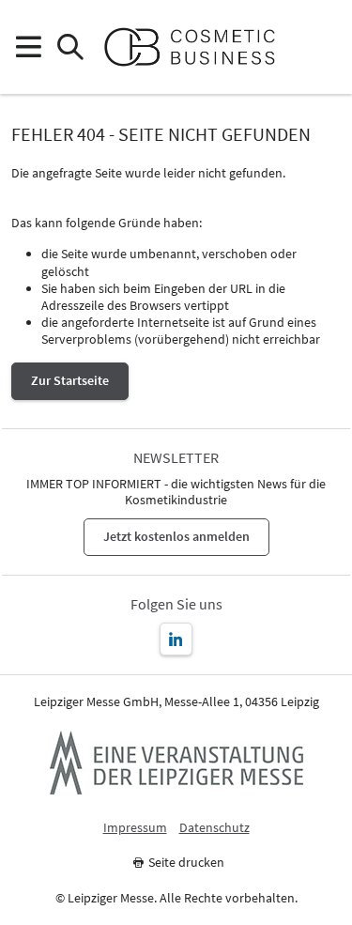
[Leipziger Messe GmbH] (176, 762)
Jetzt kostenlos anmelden (176, 536)
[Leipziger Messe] (324, 47)
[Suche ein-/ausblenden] (70, 47)
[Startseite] (197, 47)
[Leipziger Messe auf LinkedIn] (176, 639)
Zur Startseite (70, 380)
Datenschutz (214, 828)
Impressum (135, 828)
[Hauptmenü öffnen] (27, 47)
